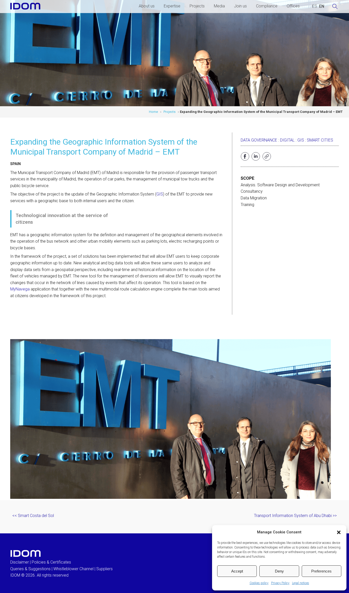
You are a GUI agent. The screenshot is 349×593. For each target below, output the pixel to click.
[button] (338, 532)
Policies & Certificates (51, 562)
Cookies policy (259, 583)
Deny (279, 571)
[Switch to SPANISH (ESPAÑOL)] (314, 6)
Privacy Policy (280, 583)
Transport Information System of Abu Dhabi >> (295, 515)
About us (147, 6)
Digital (287, 140)
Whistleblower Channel (73, 568)
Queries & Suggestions (30, 568)
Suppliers (104, 568)
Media (219, 6)
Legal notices (300, 583)
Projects (197, 6)
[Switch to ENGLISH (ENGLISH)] (321, 6)
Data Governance (259, 140)
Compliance (266, 6)
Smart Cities (320, 140)
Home (153, 112)
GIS (159, 194)
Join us (240, 6)
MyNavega (20, 289)
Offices (293, 6)
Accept (237, 571)
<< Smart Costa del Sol (33, 515)
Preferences (321, 571)
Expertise (172, 6)
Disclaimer (19, 562)
